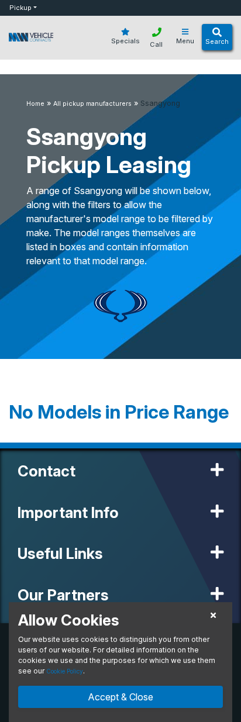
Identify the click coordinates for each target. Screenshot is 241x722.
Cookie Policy (64, 671)
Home (35, 104)
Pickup (20, 8)
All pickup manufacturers (92, 104)
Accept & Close (120, 697)
